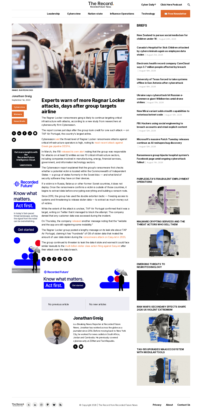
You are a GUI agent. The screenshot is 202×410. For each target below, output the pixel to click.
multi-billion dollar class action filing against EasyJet (92, 245)
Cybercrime (19, 107)
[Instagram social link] (41, 404)
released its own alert (72, 151)
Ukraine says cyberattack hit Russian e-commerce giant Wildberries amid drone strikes (160, 99)
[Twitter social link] (28, 404)
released (76, 221)
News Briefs (19, 121)
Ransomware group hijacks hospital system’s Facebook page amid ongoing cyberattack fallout (163, 159)
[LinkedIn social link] (35, 404)
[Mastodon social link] (47, 404)
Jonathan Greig (22, 96)
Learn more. (26, 165)
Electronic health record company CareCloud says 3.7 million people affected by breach (163, 67)
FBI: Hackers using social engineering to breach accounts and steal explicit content (162, 127)
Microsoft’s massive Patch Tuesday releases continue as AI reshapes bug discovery (163, 143)
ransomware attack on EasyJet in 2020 (103, 237)
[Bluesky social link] (54, 404)
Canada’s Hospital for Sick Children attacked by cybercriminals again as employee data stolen (163, 51)
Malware (18, 114)
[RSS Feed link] (60, 404)
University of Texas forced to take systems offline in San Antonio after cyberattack (162, 83)
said (57, 139)
